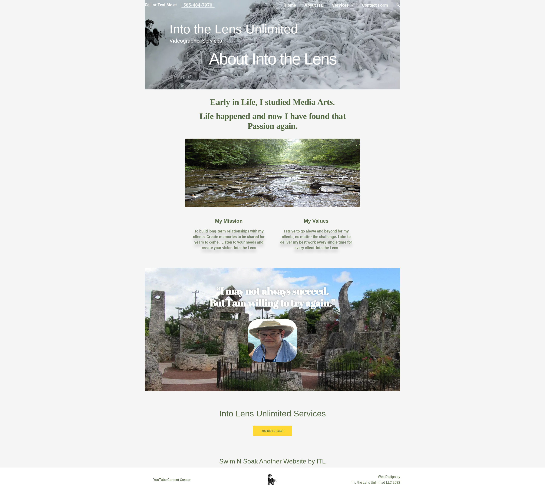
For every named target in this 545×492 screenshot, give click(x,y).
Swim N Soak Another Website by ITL (272, 461)
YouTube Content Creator (172, 480)
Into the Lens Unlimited (233, 29)
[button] (198, 5)
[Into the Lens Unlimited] (155, 33)
